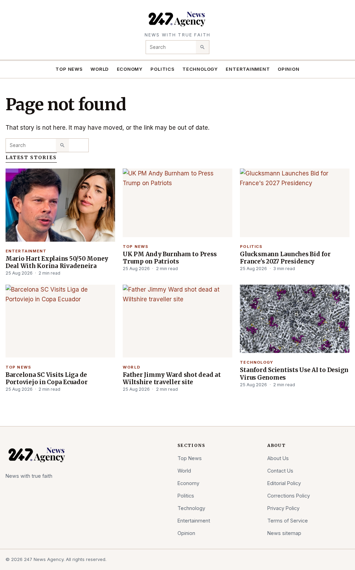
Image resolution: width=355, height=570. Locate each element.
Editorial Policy (284, 483)
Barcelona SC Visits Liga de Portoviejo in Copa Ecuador (46, 378)
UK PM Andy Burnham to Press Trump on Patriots (169, 257)
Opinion (289, 69)
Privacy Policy (283, 508)
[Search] (202, 47)
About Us (278, 458)
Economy (130, 69)
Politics (162, 69)
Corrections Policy (288, 496)
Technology (200, 69)
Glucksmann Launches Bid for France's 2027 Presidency (285, 257)
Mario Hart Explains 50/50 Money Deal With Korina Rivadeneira (57, 262)
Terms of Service (287, 521)
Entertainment (248, 69)
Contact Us (280, 471)
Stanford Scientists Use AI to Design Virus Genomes (294, 373)
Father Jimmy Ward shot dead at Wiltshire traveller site (171, 378)
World (99, 69)
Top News (69, 69)
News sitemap (284, 533)
